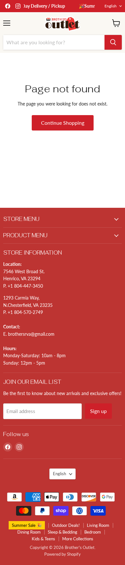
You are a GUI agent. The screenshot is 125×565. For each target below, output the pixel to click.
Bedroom (92, 532)
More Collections (77, 538)
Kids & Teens (43, 538)
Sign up (98, 411)
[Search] (113, 42)
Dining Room (29, 532)
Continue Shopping (62, 123)
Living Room (98, 525)
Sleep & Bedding (62, 532)
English (110, 6)
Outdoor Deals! (66, 525)
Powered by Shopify (62, 554)
